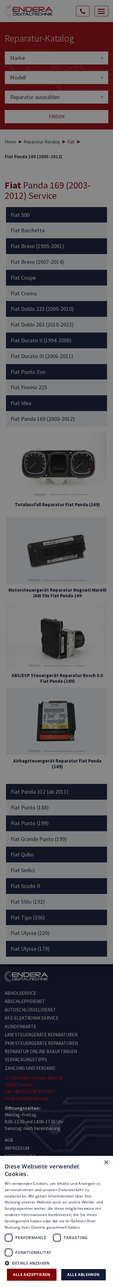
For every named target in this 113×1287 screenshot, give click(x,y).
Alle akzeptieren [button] (31, 1274)
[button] (56, 1263)
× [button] (106, 1162)
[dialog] (56, 643)
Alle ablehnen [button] (83, 1274)
